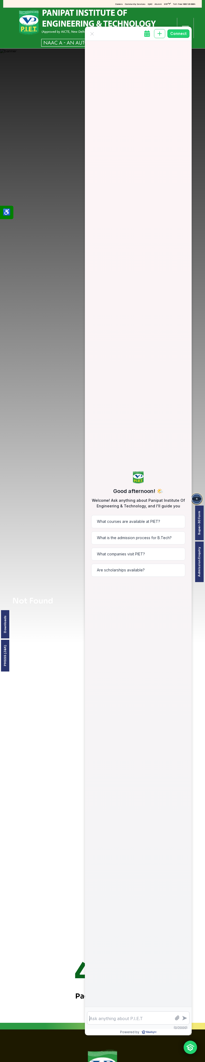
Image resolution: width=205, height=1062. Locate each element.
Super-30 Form (199, 523)
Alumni (158, 4)
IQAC (150, 4)
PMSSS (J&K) (5, 655)
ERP (166, 4)
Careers (119, 4)
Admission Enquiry (199, 562)
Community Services (135, 4)
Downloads (5, 624)
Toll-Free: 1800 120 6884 (184, 4)
